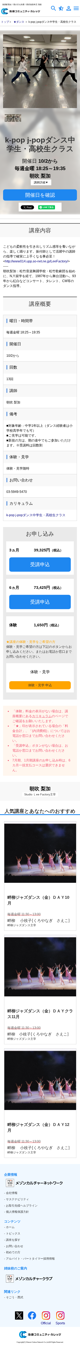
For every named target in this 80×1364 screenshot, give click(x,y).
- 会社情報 (10, 1193)
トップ (5, 21)
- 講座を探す (12, 1239)
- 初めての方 (12, 1252)
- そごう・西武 (13, 1297)
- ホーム (9, 1227)
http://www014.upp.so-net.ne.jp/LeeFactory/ (36, 261)
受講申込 (40, 564)
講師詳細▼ (41, 182)
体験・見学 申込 (40, 685)
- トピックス (12, 1233)
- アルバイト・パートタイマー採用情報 (29, 1258)
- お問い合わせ (13, 1246)
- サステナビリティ (16, 1199)
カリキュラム (42, 716)
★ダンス (19, 21)
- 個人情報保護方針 (16, 1211)
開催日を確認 (40, 195)
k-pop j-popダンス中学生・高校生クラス (35, 515)
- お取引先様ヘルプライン (21, 1205)
